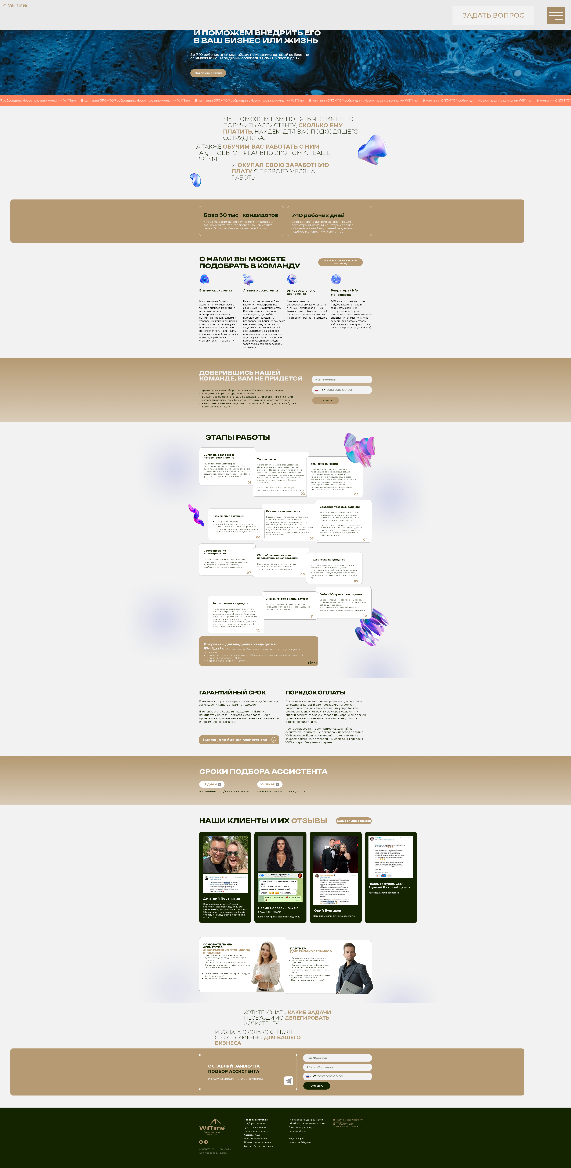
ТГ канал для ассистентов (258, 1142)
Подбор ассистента (254, 1123)
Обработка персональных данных (306, 1123)
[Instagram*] (201, 1142)
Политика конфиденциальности (305, 1119)
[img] (556, 15)
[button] (493, 15)
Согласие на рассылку (300, 1127)
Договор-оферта (297, 1131)
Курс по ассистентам (255, 1127)
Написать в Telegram (299, 1142)
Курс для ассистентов (256, 1138)
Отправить (326, 400)
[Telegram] (206, 1142)
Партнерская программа (257, 1131)
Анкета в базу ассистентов (258, 1146)
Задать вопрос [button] (296, 1138)
